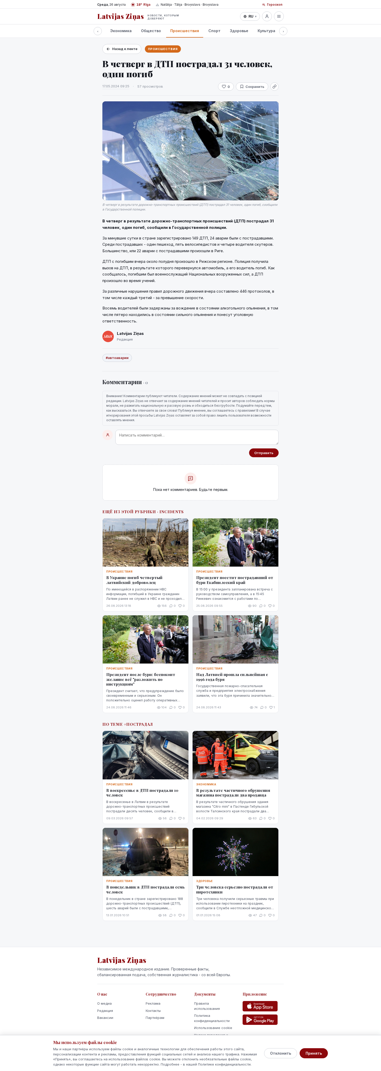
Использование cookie (213, 1028)
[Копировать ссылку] (274, 86)
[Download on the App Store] (260, 1006)
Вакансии (105, 1018)
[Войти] (267, 16)
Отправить (263, 453)
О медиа (104, 1003)
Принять (314, 1053)
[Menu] (279, 16)
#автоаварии (117, 358)
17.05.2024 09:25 (115, 86)
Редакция (105, 1011)
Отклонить (280, 1053)
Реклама (153, 1003)
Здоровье (239, 31)
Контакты (153, 1011)
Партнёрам (155, 1018)
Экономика (121, 31)
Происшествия (184, 31)
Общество (151, 31)
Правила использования (207, 1006)
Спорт (214, 31)
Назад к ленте (124, 49)
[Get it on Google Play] (260, 1019)
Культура (266, 31)
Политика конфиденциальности (212, 1018)
